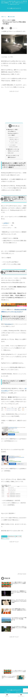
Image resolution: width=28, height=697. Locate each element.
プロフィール (7, 692)
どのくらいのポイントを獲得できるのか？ (13, 156)
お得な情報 (5, 536)
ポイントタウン (6, 538)
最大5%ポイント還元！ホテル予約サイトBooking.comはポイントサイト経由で (13, 132)
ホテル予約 (19, 536)
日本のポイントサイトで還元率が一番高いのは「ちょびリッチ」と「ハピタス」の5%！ (14, 140)
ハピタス (5, 223)
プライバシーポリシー (21, 692)
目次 (13, 126)
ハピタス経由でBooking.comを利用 (13, 146)
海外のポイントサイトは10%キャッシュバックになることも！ (13, 151)
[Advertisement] (14, 106)
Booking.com (12, 536)
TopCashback (8, 324)
